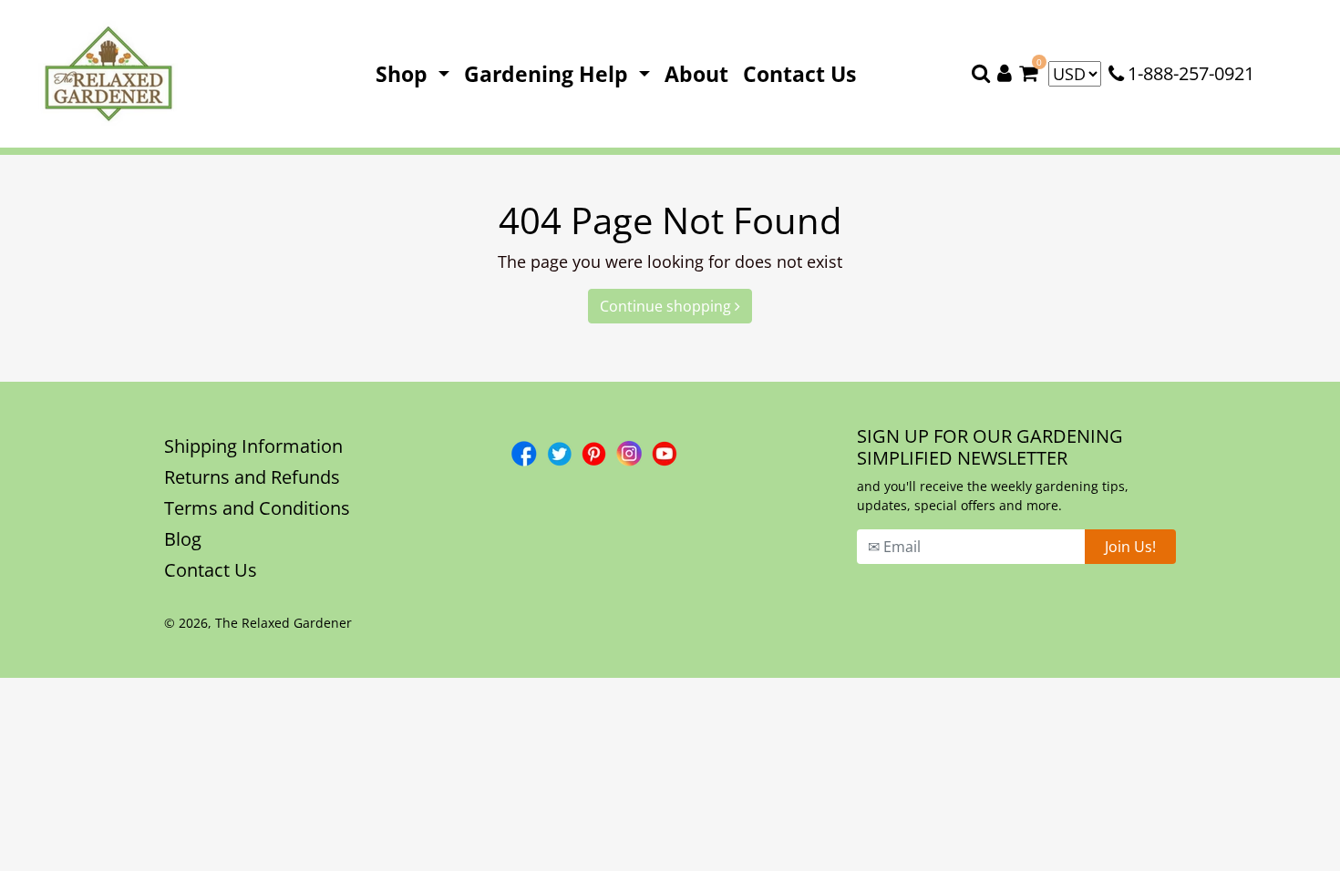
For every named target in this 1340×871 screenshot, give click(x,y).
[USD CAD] (1074, 74)
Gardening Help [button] (549, 73)
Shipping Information (253, 446)
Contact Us (803, 73)
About (700, 73)
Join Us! (1130, 547)
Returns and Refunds (252, 477)
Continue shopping (667, 306)
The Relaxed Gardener (283, 622)
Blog (182, 539)
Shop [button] (404, 73)
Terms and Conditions (257, 508)
